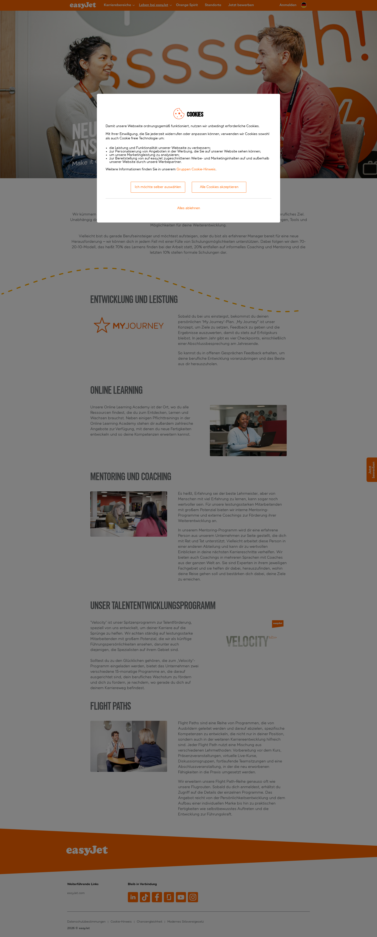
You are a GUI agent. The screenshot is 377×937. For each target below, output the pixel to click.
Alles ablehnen (188, 208)
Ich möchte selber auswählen (158, 187)
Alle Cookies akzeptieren (219, 187)
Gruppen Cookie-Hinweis (196, 169)
